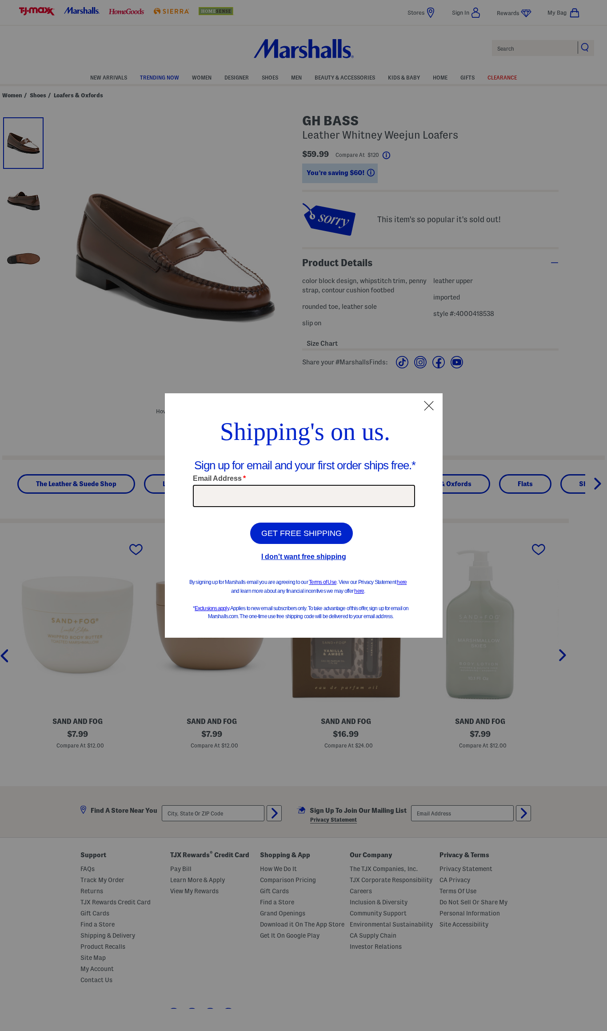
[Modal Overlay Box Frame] (304, 515)
